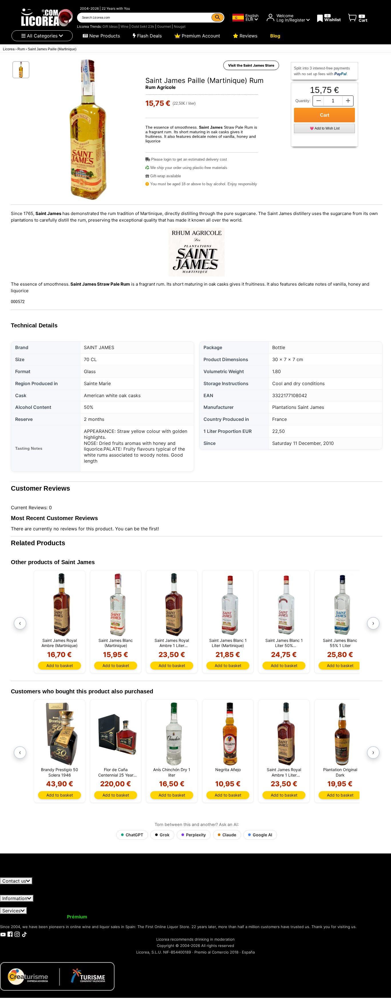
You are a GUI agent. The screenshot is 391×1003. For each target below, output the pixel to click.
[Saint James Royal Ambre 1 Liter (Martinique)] (174, 604)
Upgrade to (64, 916)
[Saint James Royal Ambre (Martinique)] (61, 604)
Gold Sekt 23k (142, 26)
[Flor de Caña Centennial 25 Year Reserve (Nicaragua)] (117, 734)
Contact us (14, 881)
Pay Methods (179, 904)
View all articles (22, 874)
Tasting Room (244, 917)
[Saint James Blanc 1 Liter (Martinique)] (230, 604)
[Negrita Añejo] (230, 734)
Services (11, 911)
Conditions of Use (23, 904)
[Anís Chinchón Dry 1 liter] (174, 734)
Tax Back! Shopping (203, 917)
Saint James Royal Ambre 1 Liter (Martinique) (172, 643)
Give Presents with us (151, 917)
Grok (164, 834)
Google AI (262, 834)
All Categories (42, 36)
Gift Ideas (110, 26)
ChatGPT (134, 834)
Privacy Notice (64, 904)
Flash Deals (149, 36)
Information (14, 898)
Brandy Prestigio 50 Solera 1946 (59, 772)
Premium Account (200, 36)
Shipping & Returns (107, 904)
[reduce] (318, 100)
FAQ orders (146, 904)
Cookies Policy (215, 904)
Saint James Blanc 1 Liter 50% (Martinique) (284, 643)
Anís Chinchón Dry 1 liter (171, 772)
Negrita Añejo (228, 769)
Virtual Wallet (107, 917)
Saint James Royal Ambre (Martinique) (60, 643)
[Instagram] (17, 934)
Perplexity (196, 834)
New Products (104, 36)
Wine (125, 26)
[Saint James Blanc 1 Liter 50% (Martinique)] (286, 604)
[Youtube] (3, 934)
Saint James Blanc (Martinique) (115, 643)
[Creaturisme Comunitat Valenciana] (57, 976)
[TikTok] (24, 934)
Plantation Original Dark (340, 772)
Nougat (179, 26)
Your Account (18, 917)
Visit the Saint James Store (251, 65)
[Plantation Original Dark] (342, 734)
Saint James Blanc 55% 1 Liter (340, 643)
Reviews (247, 36)
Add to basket (59, 665)
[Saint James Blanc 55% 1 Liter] (342, 604)
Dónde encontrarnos (258, 904)
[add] (348, 100)
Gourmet (164, 26)
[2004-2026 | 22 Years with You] (46, 17)
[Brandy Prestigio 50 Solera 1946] (61, 734)
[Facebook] (10, 934)
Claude (229, 834)
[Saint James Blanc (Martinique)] (117, 604)
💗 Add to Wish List (324, 128)
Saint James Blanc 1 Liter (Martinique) (228, 643)
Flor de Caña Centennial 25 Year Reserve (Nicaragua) (115, 772)
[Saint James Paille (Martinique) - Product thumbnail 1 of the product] (21, 69)
